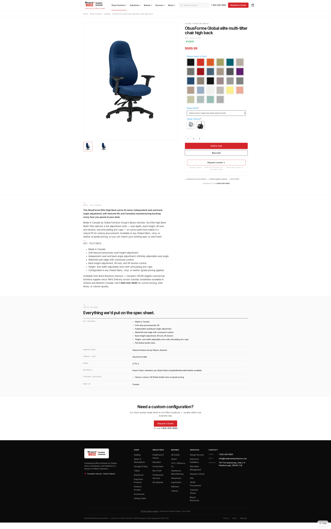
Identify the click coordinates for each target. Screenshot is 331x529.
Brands (147, 5)
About (170, 5)
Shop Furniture (118, 5)
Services (159, 5)
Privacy (226, 518)
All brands (175, 455)
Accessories (139, 494)
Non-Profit (157, 471)
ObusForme (176, 478)
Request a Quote (238, 5)
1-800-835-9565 (218, 5)
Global (174, 459)
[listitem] (88, 146)
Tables (137, 471)
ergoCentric (176, 482)
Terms (234, 518)
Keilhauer (175, 486)
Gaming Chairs (140, 498)
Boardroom (139, 475)
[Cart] (253, 5)
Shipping (243, 518)
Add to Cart (216, 146)
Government (158, 466)
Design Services (197, 455)
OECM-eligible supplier (150, 511)
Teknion (174, 491)
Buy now (216, 153)
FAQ (191, 478)
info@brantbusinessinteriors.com (233, 458)
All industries (158, 482)
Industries (134, 5)
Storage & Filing (140, 466)
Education (157, 462)
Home (85, 14)
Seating (107, 14)
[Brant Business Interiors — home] (94, 4)
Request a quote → (216, 162)
